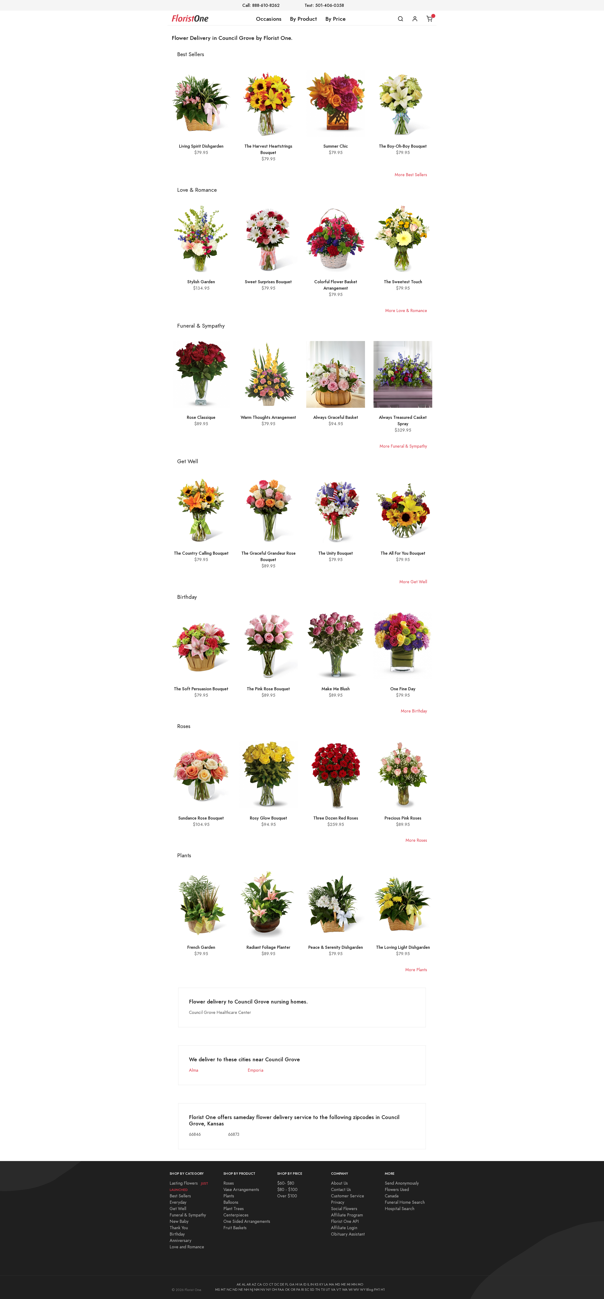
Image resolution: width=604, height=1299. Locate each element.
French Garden (201, 947)
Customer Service (347, 1196)
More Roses (416, 840)
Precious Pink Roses (403, 818)
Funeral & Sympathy (188, 1215)
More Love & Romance (406, 310)
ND (235, 1289)
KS (317, 1284)
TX (323, 1289)
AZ (254, 1284)
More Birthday (414, 711)
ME (343, 1284)
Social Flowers (344, 1209)
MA (331, 1284)
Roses (228, 1183)
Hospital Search (399, 1209)
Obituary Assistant (348, 1234)
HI (296, 1284)
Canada (391, 1196)
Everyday (178, 1202)
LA (326, 1284)
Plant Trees (233, 1209)
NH (246, 1289)
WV (356, 1289)
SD (312, 1289)
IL (308, 1284)
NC (229, 1289)
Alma (193, 1070)
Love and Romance (187, 1247)
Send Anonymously (402, 1183)
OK (287, 1289)
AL (244, 1284)
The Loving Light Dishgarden (403, 947)
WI (350, 1289)
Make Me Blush (336, 689)
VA (333, 1289)
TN (317, 1289)
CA (259, 1284)
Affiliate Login (344, 1228)
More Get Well (413, 582)
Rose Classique (201, 417)
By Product (303, 19)
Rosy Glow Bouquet (268, 818)
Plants (228, 1196)
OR (293, 1289)
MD (337, 1284)
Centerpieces (235, 1215)
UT (328, 1289)
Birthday (177, 1234)
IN (312, 1284)
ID (304, 1284)
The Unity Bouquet (335, 553)
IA (300, 1284)
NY (268, 1289)
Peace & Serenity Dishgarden (335, 947)
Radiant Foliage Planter (268, 947)
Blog (369, 1289)
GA (291, 1284)
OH (274, 1289)
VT (338, 1289)
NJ (251, 1289)
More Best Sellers (411, 175)
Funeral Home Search (405, 1202)
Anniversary (180, 1240)
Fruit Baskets (235, 1228)
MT (223, 1289)
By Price (335, 19)
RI (302, 1289)
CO (265, 1284)
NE (241, 1289)
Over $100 (287, 1196)
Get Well (178, 1209)
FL (286, 1284)
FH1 (377, 1289)
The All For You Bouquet (403, 553)
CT (271, 1284)
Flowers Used (397, 1189)
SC (307, 1289)
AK (239, 1284)
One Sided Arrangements (246, 1221)
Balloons (230, 1202)
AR (249, 1284)
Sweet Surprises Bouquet (268, 282)
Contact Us (341, 1189)
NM (257, 1289)
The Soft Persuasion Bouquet (201, 689)
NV (262, 1289)
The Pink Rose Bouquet (268, 689)
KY (321, 1284)
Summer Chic (335, 146)
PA (298, 1289)
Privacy (337, 1202)
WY (362, 1289)
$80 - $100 (287, 1189)
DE (282, 1284)
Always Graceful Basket (335, 417)
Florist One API (345, 1221)
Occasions (268, 19)
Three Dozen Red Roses (335, 818)
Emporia (255, 1070)
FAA (281, 1289)
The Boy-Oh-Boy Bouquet (403, 146)
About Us (339, 1183)
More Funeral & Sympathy (403, 446)
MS (217, 1289)
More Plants (416, 970)
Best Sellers (180, 1196)
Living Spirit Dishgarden (201, 146)
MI (348, 1284)
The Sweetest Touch (403, 282)
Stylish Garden (201, 282)
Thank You (179, 1228)
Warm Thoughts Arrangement (268, 417)
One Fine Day (402, 689)
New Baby (179, 1221)
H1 (383, 1289)
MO (360, 1284)
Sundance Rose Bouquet (201, 818)
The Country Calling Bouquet (201, 553)
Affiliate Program (347, 1215)
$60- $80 (285, 1183)
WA (345, 1289)
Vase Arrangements (241, 1189)
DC (276, 1284)
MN (354, 1284)
